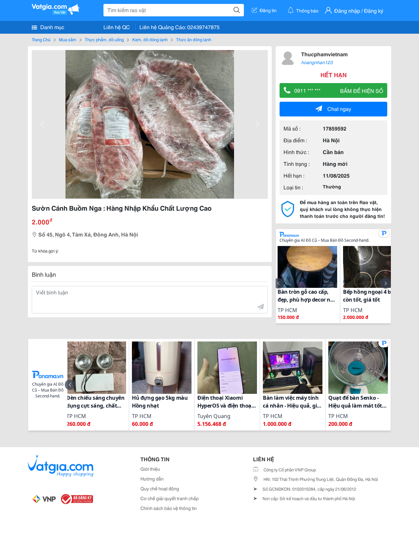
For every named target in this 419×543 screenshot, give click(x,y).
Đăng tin (268, 10)
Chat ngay (339, 108)
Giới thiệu (150, 468)
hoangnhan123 (317, 62)
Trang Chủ (41, 39)
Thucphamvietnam (324, 54)
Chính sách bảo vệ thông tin (168, 508)
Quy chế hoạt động (159, 488)
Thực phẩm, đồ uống (104, 39)
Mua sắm (67, 39)
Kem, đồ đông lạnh (150, 39)
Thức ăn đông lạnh (193, 39)
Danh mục (51, 26)
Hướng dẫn (152, 478)
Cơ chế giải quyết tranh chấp (169, 498)
